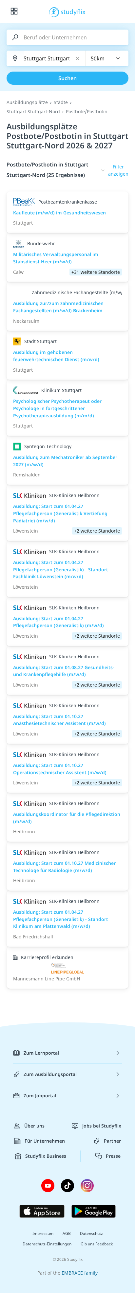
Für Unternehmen (45, 1141)
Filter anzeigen (118, 170)
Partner (112, 1141)
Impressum (42, 1233)
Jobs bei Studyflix (101, 1126)
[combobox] (107, 58)
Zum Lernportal (41, 1053)
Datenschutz (91, 1233)
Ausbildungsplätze (27, 102)
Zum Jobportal (40, 1095)
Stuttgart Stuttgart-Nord (33, 111)
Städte (61, 102)
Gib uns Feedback (97, 1244)
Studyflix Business (45, 1156)
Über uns (34, 1126)
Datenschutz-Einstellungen (47, 1244)
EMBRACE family (80, 1273)
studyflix (73, 11)
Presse (113, 1156)
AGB (67, 1233)
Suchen (67, 78)
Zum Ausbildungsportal (50, 1074)
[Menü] (14, 11)
